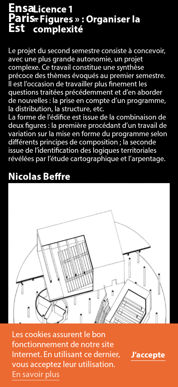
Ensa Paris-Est (23, 18)
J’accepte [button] (148, 355)
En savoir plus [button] (36, 375)
